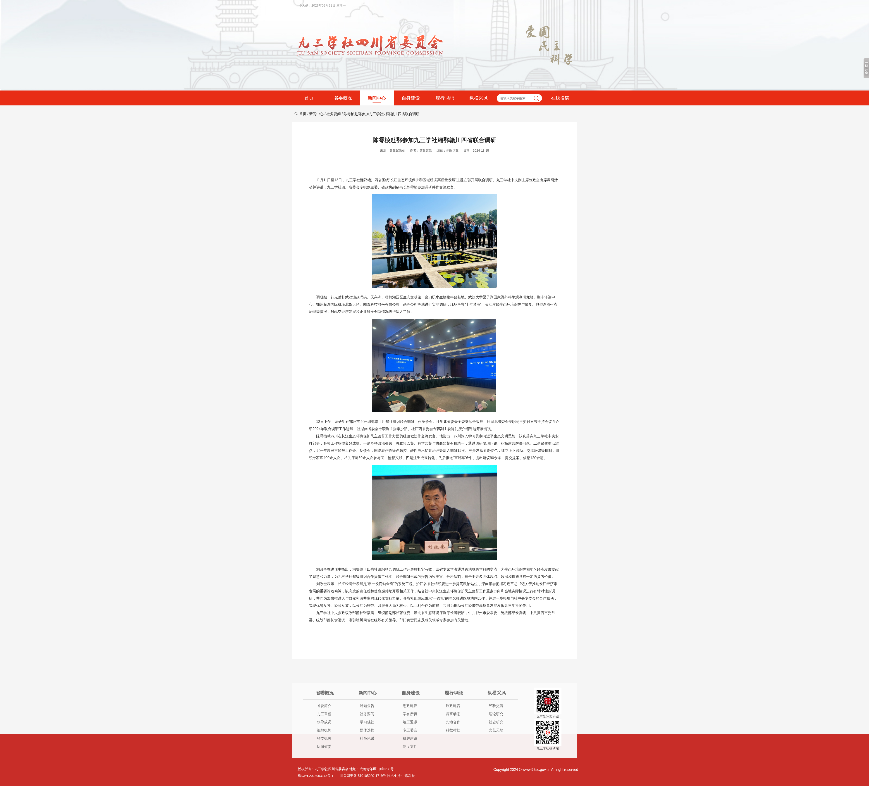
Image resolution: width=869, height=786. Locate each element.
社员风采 (367, 738)
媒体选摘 (367, 730)
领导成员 (324, 722)
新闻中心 (377, 97)
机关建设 (410, 738)
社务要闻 (333, 114)
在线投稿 (560, 97)
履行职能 (445, 97)
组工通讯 (410, 722)
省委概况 (343, 97)
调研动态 (453, 714)
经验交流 (496, 706)
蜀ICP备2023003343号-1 (315, 776)
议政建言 (453, 706)
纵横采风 (479, 97)
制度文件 (410, 746)
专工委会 (410, 730)
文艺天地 (496, 730)
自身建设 (411, 97)
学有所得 (410, 714)
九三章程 (324, 714)
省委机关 (324, 738)
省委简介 (324, 706)
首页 (308, 97)
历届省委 (324, 746)
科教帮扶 (453, 730)
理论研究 (496, 714)
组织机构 (324, 730)
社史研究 (496, 722)
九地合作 (453, 722)
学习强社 (367, 722)
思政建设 (410, 706)
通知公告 (367, 706)
